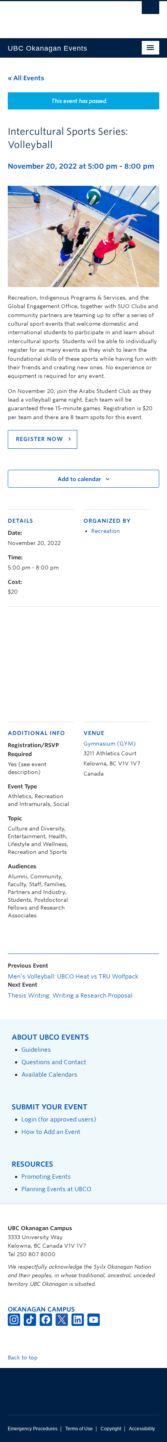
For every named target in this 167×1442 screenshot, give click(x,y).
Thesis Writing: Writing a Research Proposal (70, 995)
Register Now (40, 439)
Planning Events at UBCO (56, 1189)
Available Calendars (49, 1074)
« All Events (26, 78)
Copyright (111, 1428)
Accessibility (142, 1428)
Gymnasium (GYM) (110, 743)
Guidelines (36, 1049)
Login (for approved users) (58, 1119)
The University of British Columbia (61, 16)
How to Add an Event (50, 1131)
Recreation (105, 531)
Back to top (23, 1357)
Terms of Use (79, 1428)
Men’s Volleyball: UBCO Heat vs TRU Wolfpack (73, 976)
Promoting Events (46, 1176)
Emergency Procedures (32, 1428)
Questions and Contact (53, 1062)
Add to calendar (79, 479)
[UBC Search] (150, 9)
